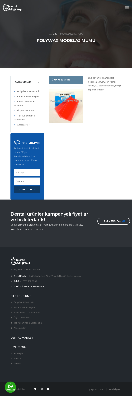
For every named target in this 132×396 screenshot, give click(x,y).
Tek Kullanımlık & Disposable (28, 322)
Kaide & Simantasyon (28, 96)
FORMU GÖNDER (27, 189)
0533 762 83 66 (30, 281)
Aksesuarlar (23, 124)
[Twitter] (35, 389)
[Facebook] (29, 389)
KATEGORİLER (22, 81)
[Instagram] (42, 389)
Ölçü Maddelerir (25, 110)
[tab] (27, 82)
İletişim (17, 363)
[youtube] (48, 389)
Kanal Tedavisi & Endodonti (27, 312)
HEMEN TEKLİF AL (112, 221)
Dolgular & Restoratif (28, 91)
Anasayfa (53, 34)
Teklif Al (17, 358)
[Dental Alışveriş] (20, 262)
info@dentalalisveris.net (32, 286)
